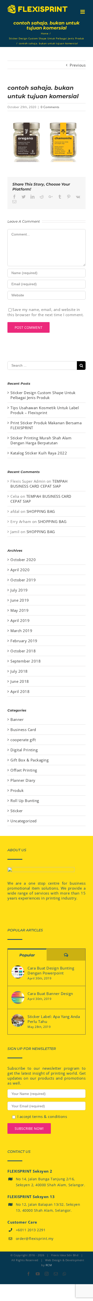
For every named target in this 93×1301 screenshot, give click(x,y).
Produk (17, 790)
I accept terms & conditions (42, 1116)
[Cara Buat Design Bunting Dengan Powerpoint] (17, 972)
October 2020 (23, 559)
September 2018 (25, 661)
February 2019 (23, 640)
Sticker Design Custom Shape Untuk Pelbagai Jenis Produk (43, 395)
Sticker (16, 810)
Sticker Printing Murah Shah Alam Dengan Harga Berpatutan (40, 440)
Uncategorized (23, 820)
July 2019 (19, 590)
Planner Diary (22, 780)
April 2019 (20, 620)
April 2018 (20, 691)
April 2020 (20, 569)
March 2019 (21, 630)
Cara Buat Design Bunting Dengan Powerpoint (51, 970)
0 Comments (50, 107)
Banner (17, 719)
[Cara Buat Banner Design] (17, 997)
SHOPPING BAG (41, 511)
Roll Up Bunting (24, 800)
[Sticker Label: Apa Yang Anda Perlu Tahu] (17, 1020)
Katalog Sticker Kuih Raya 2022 (38, 452)
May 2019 (19, 610)
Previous (78, 65)
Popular (27, 955)
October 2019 (23, 579)
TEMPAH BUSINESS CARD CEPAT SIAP (38, 484)
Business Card (23, 729)
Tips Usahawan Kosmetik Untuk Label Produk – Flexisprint (44, 410)
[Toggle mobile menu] (83, 11)
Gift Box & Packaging (29, 759)
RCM (49, 1265)
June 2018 (19, 681)
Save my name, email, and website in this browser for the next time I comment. (45, 312)
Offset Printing (23, 770)
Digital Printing (24, 749)
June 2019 (19, 600)
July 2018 (19, 671)
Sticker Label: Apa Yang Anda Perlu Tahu (54, 1019)
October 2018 (23, 650)
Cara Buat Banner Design (50, 993)
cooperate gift (23, 739)
